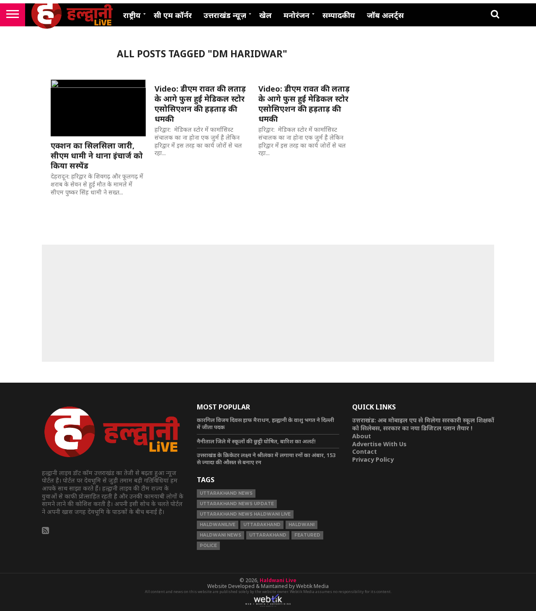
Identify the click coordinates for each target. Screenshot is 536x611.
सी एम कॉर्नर (173, 15)
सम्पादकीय (338, 15)
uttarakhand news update (237, 503)
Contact (364, 451)
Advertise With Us (379, 444)
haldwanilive (217, 524)
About (361, 436)
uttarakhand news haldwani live (245, 514)
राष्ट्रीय (132, 15)
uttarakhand (262, 524)
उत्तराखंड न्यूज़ (225, 15)
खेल (265, 15)
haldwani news (220, 535)
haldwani (301, 524)
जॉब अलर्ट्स (385, 15)
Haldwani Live (278, 580)
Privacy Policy (373, 459)
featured (307, 535)
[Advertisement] (268, 303)
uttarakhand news (226, 493)
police (208, 545)
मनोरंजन (296, 15)
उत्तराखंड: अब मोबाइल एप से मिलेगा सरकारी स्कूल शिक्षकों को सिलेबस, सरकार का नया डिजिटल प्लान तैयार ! (423, 424)
